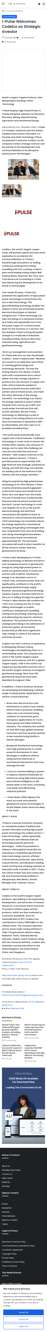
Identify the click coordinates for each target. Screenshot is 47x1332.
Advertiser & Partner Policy (14, 1242)
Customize (23, 1319)
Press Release (17, 11)
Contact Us (7, 1174)
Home (6, 11)
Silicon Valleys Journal (11, 1283)
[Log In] (39, 5)
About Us (6, 1166)
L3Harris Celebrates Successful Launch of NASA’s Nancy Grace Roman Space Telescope (12, 1050)
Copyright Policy (9, 1254)
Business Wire (10, 38)
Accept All (23, 1312)
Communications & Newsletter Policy (18, 1246)
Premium (6, 1212)
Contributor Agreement (12, 1250)
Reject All (23, 1326)
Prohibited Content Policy (13, 1262)
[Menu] (3, 5)
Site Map (6, 1186)
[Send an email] (17, 38)
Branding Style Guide (11, 1170)
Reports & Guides (9, 1220)
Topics (5, 1224)
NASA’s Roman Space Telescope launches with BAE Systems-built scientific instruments (35, 1029)
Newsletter (7, 1208)
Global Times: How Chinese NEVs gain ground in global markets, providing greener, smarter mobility (11, 1030)
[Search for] (43, 5)
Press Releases (8, 1216)
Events (5, 1204)
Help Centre (7, 1178)
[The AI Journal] (17, 4)
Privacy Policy (8, 1258)
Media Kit (6, 1182)
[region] (23, 1308)
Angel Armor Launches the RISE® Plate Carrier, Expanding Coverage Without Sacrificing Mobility (35, 1051)
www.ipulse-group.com (18, 975)
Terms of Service (9, 1266)
